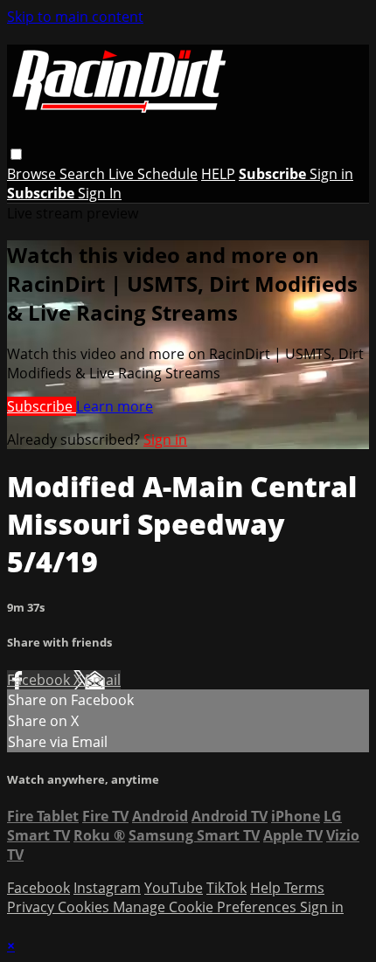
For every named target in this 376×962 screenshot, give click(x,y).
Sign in (331, 173)
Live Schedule (153, 173)
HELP (218, 173)
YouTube (173, 887)
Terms (304, 887)
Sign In (100, 193)
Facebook (40, 679)
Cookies (85, 907)
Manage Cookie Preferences (206, 907)
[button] (16, 154)
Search (83, 173)
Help (267, 887)
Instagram (107, 887)
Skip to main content (75, 16)
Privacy (32, 907)
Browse (33, 173)
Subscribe (41, 406)
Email (103, 679)
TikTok (226, 887)
